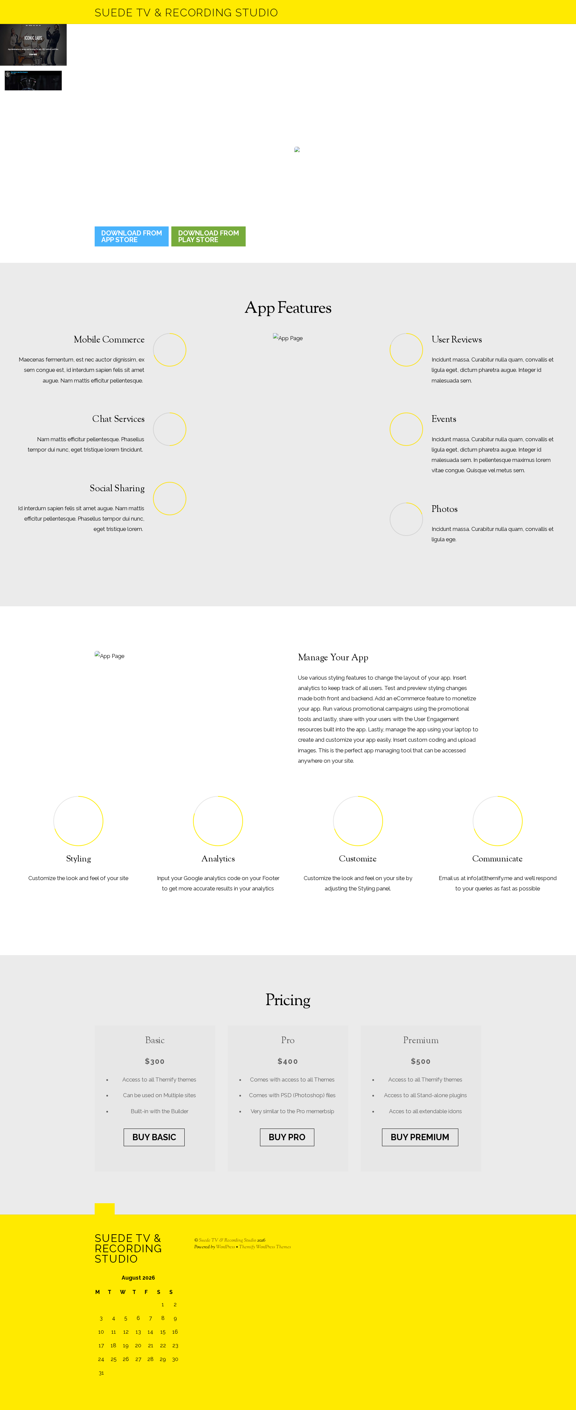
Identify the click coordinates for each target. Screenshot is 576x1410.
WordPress (225, 1247)
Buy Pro (287, 1137)
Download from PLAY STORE (208, 236)
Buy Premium (420, 1137)
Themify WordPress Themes (265, 1247)
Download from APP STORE (131, 236)
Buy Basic (154, 1137)
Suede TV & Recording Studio (227, 1240)
